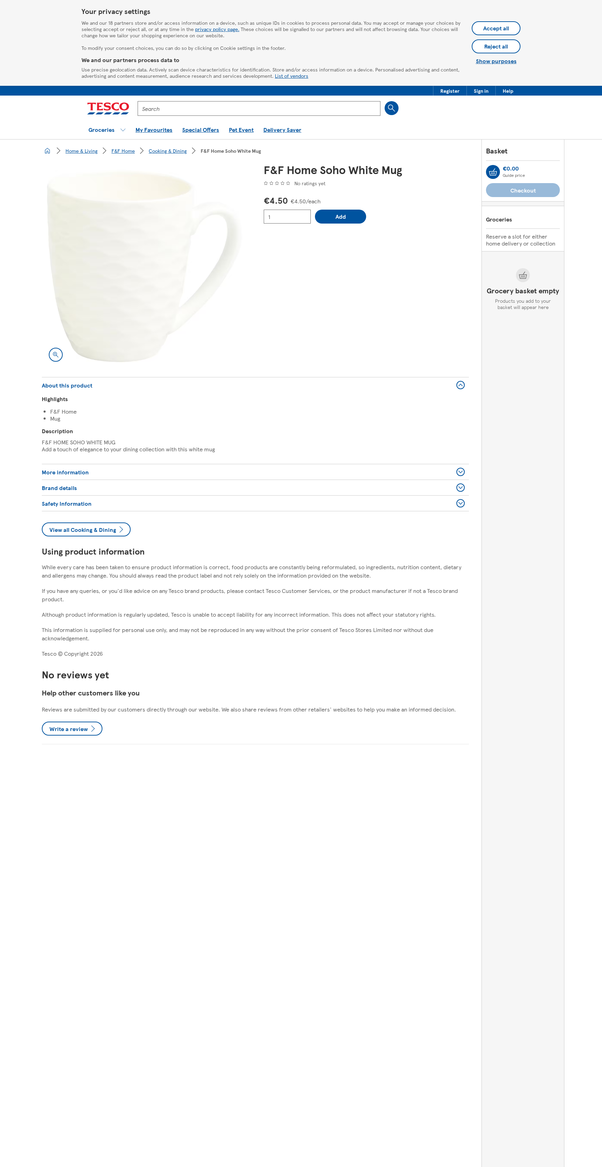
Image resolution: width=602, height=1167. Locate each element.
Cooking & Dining (168, 150)
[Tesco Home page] (108, 108)
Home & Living (81, 150)
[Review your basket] (493, 172)
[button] (449, 91)
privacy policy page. (217, 28)
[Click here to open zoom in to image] (56, 355)
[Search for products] (392, 108)
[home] (47, 150)
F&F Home (123, 150)
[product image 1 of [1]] (144, 266)
